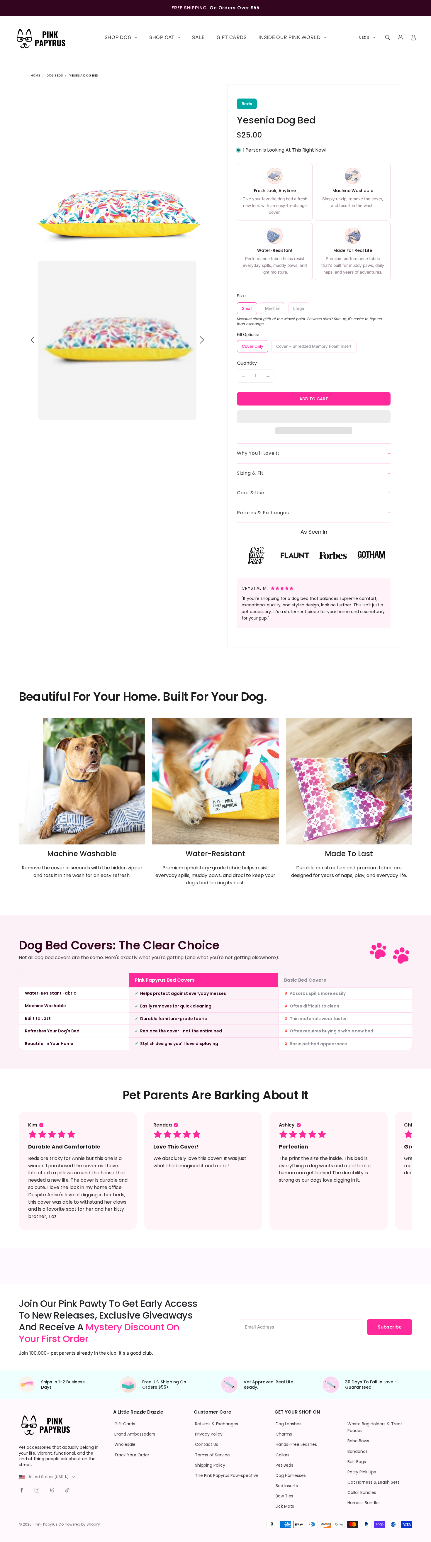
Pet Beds (284, 1465)
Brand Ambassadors (134, 1434)
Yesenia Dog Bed (84, 75)
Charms (284, 1434)
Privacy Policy (209, 1434)
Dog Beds (55, 75)
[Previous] (33, 340)
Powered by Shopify (82, 1524)
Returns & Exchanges (216, 1424)
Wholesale (124, 1444)
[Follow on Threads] (52, 1490)
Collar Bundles (361, 1492)
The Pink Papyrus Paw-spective (227, 1475)
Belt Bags (356, 1462)
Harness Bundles (364, 1503)
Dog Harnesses (291, 1475)
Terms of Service (212, 1455)
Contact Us (206, 1444)
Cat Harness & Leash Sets (373, 1482)
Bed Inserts (287, 1486)
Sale (198, 37)
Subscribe (390, 1327)
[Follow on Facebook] (22, 1490)
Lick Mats (285, 1506)
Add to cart (313, 399)
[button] (314, 416)
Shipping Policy (210, 1465)
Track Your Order (131, 1455)
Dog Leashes (288, 1424)
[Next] (202, 340)
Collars (282, 1455)
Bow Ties (284, 1496)
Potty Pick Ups (361, 1472)
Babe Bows (358, 1441)
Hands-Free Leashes (296, 1444)
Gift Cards (232, 37)
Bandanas (357, 1451)
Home (35, 75)
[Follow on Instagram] (37, 1490)
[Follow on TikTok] (67, 1490)
